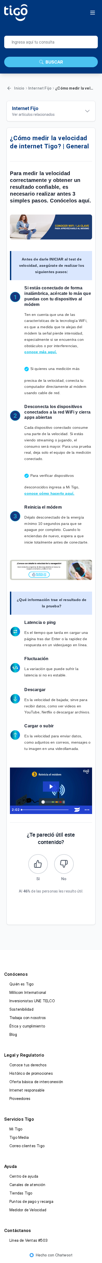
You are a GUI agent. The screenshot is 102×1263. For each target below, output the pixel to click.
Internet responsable (26, 1090)
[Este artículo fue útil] (38, 864)
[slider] (46, 810)
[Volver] (9, 88)
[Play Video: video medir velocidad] (51, 786)
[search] (51, 42)
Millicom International (27, 992)
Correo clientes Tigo (26, 1146)
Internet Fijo (40, 88)
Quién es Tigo (21, 984)
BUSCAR (54, 62)
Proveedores (19, 1098)
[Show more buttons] (87, 810)
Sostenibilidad (21, 1009)
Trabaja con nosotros (27, 1017)
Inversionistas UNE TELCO (32, 1001)
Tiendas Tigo (20, 1193)
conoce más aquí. (40, 352)
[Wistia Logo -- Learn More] (77, 810)
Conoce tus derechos (28, 1065)
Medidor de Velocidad (27, 1210)
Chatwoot (64, 1255)
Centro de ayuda (23, 1176)
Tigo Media (19, 1137)
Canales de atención (27, 1184)
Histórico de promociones (31, 1073)
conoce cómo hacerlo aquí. (49, 493)
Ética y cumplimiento (27, 1026)
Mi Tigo (15, 1129)
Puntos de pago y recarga (31, 1201)
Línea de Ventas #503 (28, 1240)
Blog (13, 1034)
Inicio (19, 88)
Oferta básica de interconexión (36, 1081)
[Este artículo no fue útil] (64, 864)
